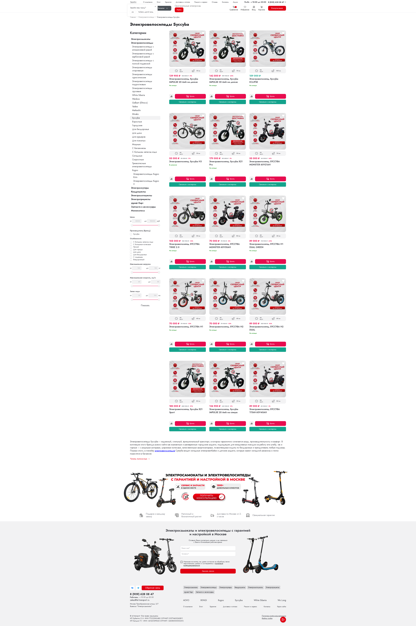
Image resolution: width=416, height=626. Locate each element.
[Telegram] (138, 588)
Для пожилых (138, 140)
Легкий (136, 247)
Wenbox (136, 99)
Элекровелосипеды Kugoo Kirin (146, 176)
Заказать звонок (208, 571)
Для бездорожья (140, 129)
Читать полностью (138, 458)
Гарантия (168, 2)
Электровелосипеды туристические (142, 76)
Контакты (225, 2)
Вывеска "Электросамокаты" (144, 605)
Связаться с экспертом (187, 102)
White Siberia (138, 95)
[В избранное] (203, 33)
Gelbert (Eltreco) (140, 102)
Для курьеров (138, 136)
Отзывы (215, 2)
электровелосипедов (165, 450)
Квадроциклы (138, 191)
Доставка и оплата (183, 2)
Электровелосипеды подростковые (142, 83)
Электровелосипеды (142, 42)
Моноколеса (138, 210)
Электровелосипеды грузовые (142, 90)
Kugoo (135, 170)
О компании (147, 2)
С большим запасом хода (144, 152)
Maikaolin (136, 110)
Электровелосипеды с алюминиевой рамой (143, 48)
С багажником (139, 148)
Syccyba (136, 117)
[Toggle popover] (283, 620)
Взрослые (137, 121)
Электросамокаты (140, 39)
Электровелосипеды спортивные (142, 69)
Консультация (277, 8)
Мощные (136, 144)
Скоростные (138, 159)
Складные (137, 155)
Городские (137, 125)
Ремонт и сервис (200, 2)
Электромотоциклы (141, 195)
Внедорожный (138, 259)
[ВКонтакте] (132, 588)
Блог (159, 2)
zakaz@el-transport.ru (139, 600)
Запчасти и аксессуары (143, 206)
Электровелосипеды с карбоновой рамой (143, 55)
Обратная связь (152, 587)
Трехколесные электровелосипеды (142, 165)
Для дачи (137, 133)
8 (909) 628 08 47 (142, 594)
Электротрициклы (140, 199)
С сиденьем (138, 257)
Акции (235, 2)
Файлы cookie (267, 618)
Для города (137, 249)
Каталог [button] (161, 8)
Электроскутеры (140, 188)
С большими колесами (142, 244)
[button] (255, 2)
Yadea (135, 106)
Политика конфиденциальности (274, 616)
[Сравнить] (171, 96)
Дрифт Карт (137, 203)
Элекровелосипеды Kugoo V (146, 182)
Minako (135, 114)
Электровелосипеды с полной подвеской (143, 62)
